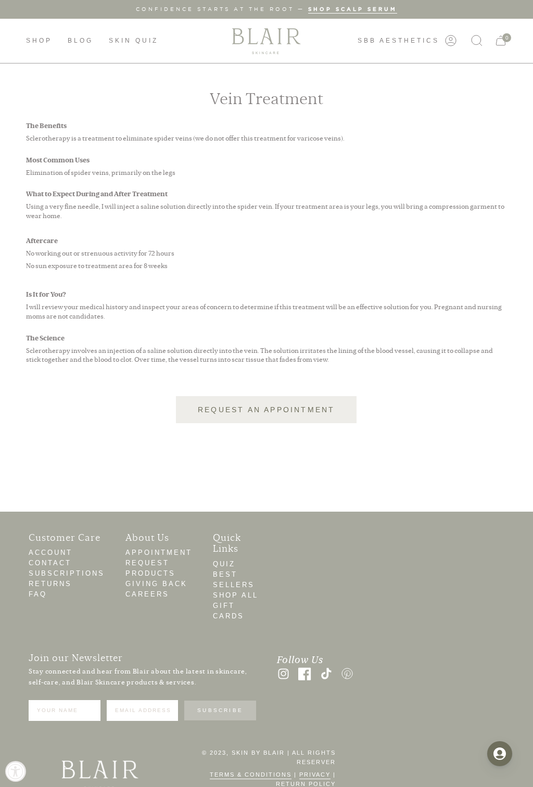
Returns (50, 584)
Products (150, 573)
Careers (147, 594)
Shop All (235, 595)
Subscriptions (67, 573)
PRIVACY (315, 774)
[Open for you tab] (499, 753)
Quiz (224, 564)
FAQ (38, 594)
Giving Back (156, 584)
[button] (39, 41)
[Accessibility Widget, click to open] (15, 771)
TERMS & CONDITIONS (250, 774)
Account (50, 552)
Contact (50, 563)
